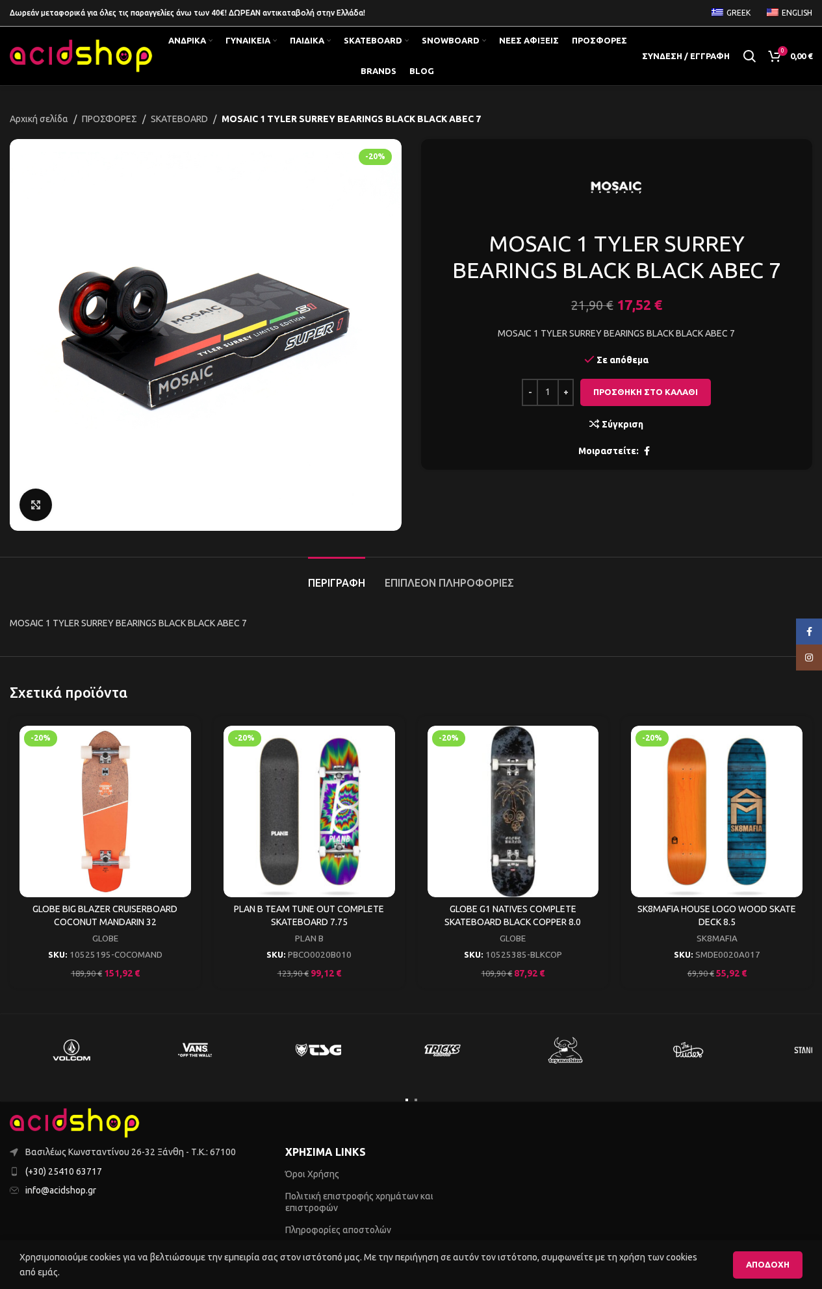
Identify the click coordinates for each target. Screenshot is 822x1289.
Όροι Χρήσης (312, 1174)
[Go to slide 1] (406, 1100)
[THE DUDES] (689, 1050)
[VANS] (195, 1050)
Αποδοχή (768, 1264)
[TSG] (318, 1050)
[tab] (336, 576)
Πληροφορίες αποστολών (338, 1230)
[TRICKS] (442, 1050)
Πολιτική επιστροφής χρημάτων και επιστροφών (359, 1202)
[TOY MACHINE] (565, 1050)
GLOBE (105, 938)
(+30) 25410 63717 (63, 1171)
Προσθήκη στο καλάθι (645, 391)
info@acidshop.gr (60, 1190)
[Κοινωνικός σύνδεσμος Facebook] (646, 451)
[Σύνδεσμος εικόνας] (75, 1122)
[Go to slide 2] (416, 1100)
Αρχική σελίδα (39, 119)
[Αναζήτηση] (749, 56)
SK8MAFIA (717, 938)
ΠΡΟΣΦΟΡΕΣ (109, 119)
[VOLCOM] (71, 1050)
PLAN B (309, 938)
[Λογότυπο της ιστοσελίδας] (81, 55)
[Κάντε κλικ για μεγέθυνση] (35, 505)
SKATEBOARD (179, 119)
